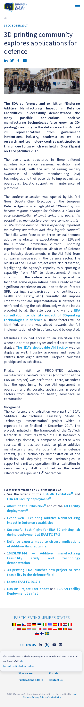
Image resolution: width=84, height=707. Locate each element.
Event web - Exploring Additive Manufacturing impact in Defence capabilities (43, 520)
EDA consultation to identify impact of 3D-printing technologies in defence (42, 315)
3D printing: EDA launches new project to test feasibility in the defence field (43, 572)
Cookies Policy (54, 697)
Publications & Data (31, 680)
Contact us (56, 680)
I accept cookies (11, 666)
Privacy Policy (39, 697)
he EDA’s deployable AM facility (43, 347)
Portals (53, 673)
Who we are (26, 673)
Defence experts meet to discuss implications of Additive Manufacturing (43, 544)
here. (23, 661)
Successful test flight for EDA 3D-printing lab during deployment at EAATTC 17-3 (43, 532)
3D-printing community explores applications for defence (6, 18)
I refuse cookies (26, 666)
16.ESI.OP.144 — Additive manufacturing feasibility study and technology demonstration (43, 558)
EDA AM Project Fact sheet (28, 588)
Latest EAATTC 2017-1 (23, 581)
